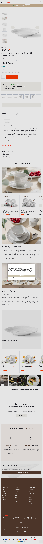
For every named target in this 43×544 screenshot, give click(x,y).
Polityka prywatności (31, 265)
